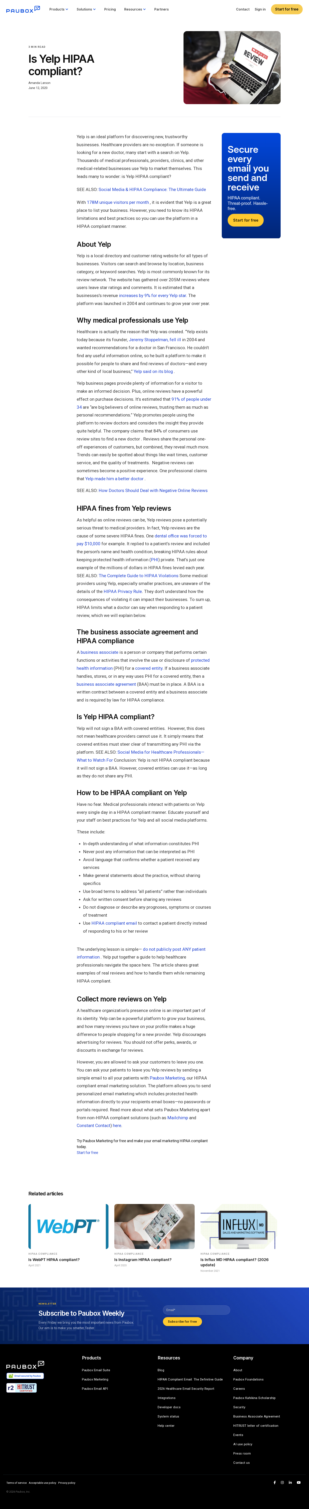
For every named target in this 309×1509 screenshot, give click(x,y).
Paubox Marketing (167, 1078)
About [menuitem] (237, 1370)
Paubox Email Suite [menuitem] (96, 1370)
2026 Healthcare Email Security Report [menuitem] (186, 1389)
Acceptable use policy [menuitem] (42, 1482)
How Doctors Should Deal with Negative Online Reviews (153, 490)
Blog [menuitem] (161, 1370)
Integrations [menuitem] (167, 1398)
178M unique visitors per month (118, 202)
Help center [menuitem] (166, 1426)
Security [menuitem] (239, 1407)
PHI (154, 559)
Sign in (260, 9)
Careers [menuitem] (239, 1389)
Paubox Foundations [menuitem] (248, 1379)
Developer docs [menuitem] (169, 1407)
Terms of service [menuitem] (16, 1482)
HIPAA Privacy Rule (123, 591)
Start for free (286, 9)
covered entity (148, 668)
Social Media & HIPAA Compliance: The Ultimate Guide (152, 189)
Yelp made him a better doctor (114, 478)
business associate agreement (106, 684)
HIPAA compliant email (114, 923)
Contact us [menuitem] (241, 1463)
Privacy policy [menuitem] (66, 1482)
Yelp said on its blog (153, 371)
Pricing (110, 9)
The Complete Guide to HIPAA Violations (138, 575)
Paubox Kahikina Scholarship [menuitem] (254, 1398)
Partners (161, 9)
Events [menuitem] (238, 1435)
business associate (99, 652)
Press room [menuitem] (242, 1453)
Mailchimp (177, 1117)
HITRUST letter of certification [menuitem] (256, 1426)
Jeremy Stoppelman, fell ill (155, 339)
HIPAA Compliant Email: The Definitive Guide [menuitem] (190, 1379)
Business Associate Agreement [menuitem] (256, 1416)
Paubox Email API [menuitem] (95, 1389)
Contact (243, 9)
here (117, 1125)
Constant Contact (93, 1125)
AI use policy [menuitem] (242, 1444)
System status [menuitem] (168, 1416)
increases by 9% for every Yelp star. (153, 295)
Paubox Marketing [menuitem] (95, 1379)
